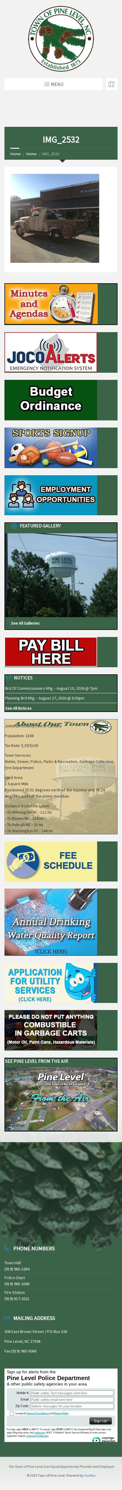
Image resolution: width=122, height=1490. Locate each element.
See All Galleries (25, 623)
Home (15, 153)
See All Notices (18, 708)
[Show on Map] (112, 84)
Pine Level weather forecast (35, 1228)
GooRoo (89, 1475)
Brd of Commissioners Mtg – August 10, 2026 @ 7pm (51, 688)
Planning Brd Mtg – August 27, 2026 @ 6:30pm (44, 698)
